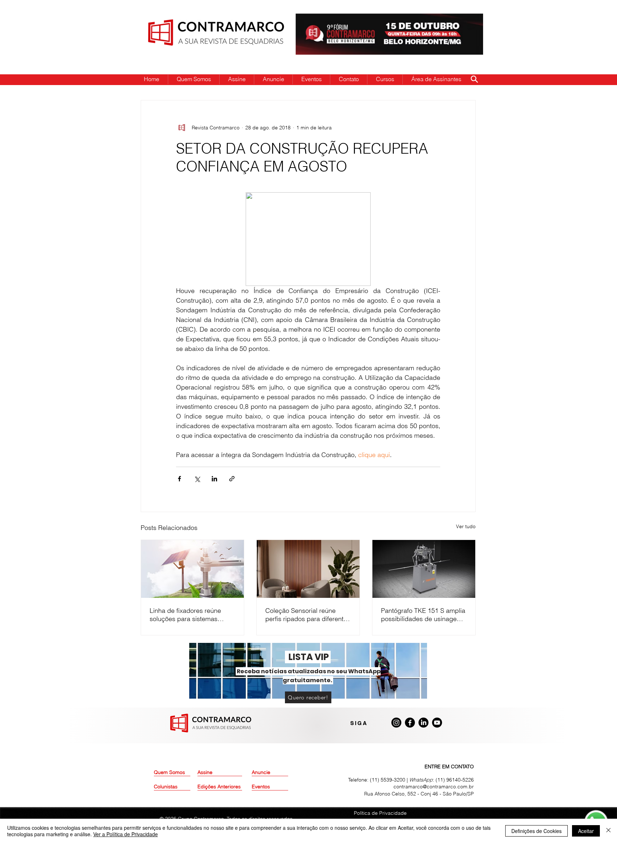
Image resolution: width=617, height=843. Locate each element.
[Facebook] (410, 723)
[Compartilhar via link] (232, 478)
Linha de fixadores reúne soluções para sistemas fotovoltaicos (185, 614)
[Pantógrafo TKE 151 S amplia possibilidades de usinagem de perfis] (423, 569)
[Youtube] (437, 723)
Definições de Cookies (536, 830)
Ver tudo (466, 526)
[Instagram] (396, 723)
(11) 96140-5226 (455, 780)
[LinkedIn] (423, 723)
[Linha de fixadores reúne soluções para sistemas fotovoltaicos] (192, 569)
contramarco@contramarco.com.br (433, 786)
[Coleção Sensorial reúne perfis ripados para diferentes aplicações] (308, 569)
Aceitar (586, 830)
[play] (466, 19)
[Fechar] (608, 830)
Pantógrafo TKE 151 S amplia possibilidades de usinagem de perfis (423, 614)
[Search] (474, 79)
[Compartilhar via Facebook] (179, 478)
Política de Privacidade (380, 813)
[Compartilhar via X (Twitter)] (197, 478)
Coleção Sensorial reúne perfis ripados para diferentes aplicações (307, 614)
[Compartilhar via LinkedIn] (214, 478)
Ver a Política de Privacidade (125, 834)
